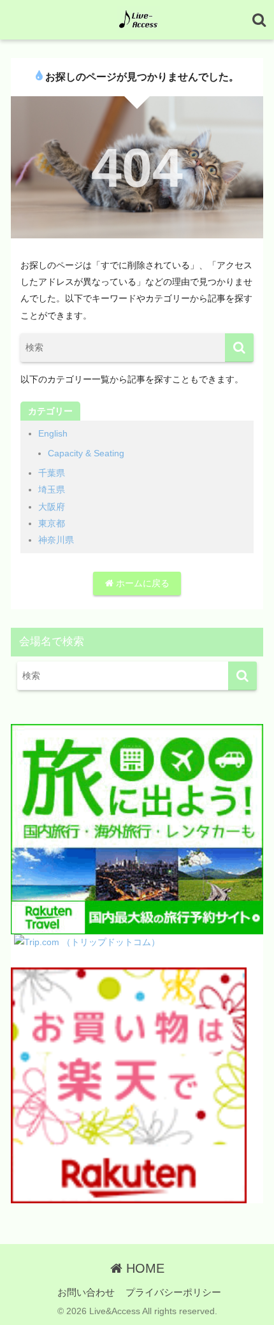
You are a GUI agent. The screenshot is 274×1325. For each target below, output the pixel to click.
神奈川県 (56, 540)
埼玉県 (51, 489)
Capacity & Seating (86, 453)
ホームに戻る (141, 583)
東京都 (51, 523)
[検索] (239, 347)
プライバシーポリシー (173, 1292)
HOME (143, 1268)
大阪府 (51, 507)
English (53, 433)
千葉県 (51, 473)
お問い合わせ (86, 1292)
